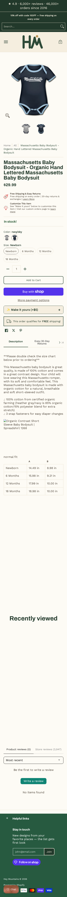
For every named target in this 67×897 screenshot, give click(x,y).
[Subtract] (8, 269)
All (15, 145)
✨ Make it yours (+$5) (33, 310)
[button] (60, 42)
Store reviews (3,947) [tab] (48, 749)
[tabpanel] (33, 423)
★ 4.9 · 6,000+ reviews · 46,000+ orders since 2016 (33, 6)
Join (49, 851)
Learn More (28, 199)
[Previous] (6, 89)
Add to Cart (33, 280)
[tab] (16, 342)
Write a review (33, 781)
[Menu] (6, 42)
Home (7, 145)
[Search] (62, 26)
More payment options (33, 300)
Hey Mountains (32, 42)
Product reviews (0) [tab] (18, 749)
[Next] (61, 89)
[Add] (25, 269)
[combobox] (30, 26)
